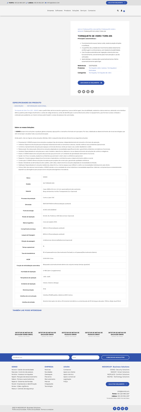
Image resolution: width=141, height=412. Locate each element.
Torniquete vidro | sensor (98, 68)
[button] (117, 10)
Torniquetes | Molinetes (92, 29)
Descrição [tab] (18, 106)
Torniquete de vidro (104, 73)
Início (80, 29)
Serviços (83, 10)
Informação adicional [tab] (36, 106)
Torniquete (93, 73)
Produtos (67, 10)
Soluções (75, 10)
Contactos (91, 10)
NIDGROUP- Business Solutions (115, 367)
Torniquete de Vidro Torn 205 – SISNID (26, 110)
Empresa (50, 10)
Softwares (59, 10)
